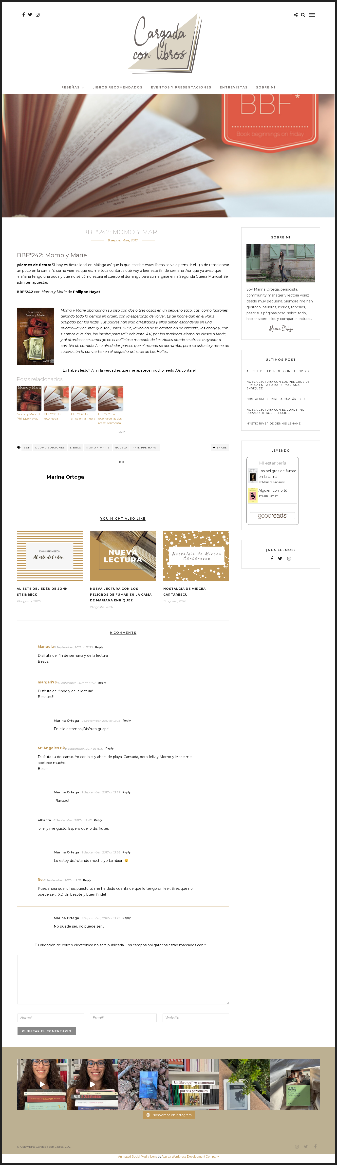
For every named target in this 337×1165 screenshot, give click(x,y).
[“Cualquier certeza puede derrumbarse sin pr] (244, 1084)
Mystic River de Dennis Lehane (273, 423)
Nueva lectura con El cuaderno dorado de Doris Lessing (275, 411)
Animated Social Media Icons (137, 1156)
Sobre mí (266, 87)
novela (121, 447)
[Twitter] (280, 558)
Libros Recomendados (118, 87)
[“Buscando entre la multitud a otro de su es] (143, 1084)
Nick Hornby (270, 495)
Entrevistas (234, 87)
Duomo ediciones (50, 447)
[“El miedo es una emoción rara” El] (295, 1084)
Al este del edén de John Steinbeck (278, 371)
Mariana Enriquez (273, 482)
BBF (27, 447)
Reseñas (70, 87)
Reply (99, 647)
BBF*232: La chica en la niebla (83, 416)
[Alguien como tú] (253, 501)
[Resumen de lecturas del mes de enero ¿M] (92, 1084)
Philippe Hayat (145, 447)
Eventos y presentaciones (181, 87)
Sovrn (121, 432)
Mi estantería (272, 463)
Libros (75, 447)
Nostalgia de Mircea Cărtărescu (275, 399)
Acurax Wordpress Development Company (190, 1156)
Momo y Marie (98, 447)
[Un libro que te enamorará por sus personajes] (193, 1084)
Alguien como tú (273, 490)
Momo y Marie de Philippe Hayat (29, 416)
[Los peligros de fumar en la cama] (253, 482)
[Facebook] (272, 558)
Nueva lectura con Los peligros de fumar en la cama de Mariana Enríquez (121, 594)
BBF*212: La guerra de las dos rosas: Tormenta (110, 418)
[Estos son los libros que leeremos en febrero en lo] (42, 1084)
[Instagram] (37, 15)
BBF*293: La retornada (52, 416)
